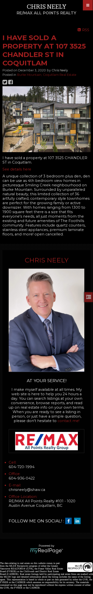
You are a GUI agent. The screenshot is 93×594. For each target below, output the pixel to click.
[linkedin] (78, 521)
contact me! (68, 421)
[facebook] (69, 521)
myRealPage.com (46, 550)
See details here (16, 169)
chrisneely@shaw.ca (27, 489)
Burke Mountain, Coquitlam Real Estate (46, 75)
